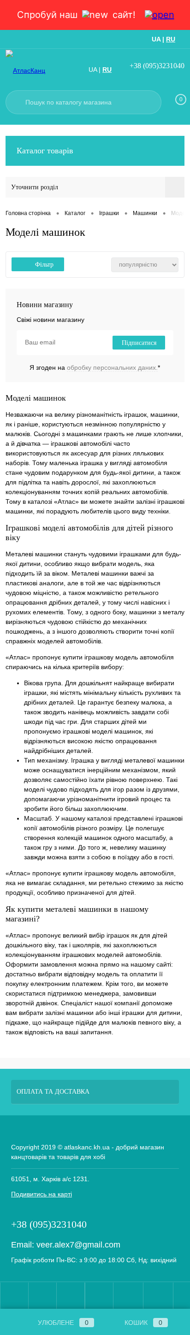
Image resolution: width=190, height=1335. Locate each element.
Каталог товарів (45, 150)
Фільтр (44, 264)
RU (170, 39)
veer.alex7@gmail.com (78, 1244)
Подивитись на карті (41, 1194)
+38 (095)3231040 (157, 66)
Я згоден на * (95, 367)
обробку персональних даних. (112, 367)
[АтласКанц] (38, 70)
